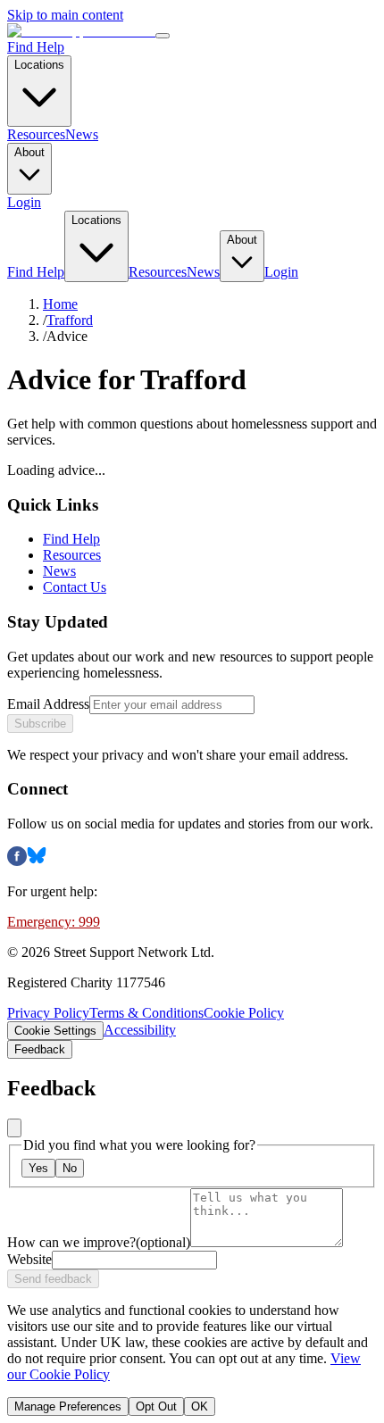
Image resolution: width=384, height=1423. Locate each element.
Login (24, 202)
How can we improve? (98, 1242)
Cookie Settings (55, 1030)
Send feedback (53, 1279)
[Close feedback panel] (14, 1128)
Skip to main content (65, 14)
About (29, 152)
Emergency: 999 (53, 921)
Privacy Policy (48, 1012)
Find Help (35, 46)
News (81, 134)
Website (29, 1259)
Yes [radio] (38, 1168)
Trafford (69, 320)
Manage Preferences (67, 1406)
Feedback (39, 1049)
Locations (39, 64)
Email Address (48, 704)
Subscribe (40, 723)
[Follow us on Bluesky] (36, 861)
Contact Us (74, 587)
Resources (36, 134)
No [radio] (70, 1168)
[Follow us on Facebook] (17, 861)
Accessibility (140, 1029)
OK (199, 1406)
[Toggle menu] (162, 35)
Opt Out (156, 1406)
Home (60, 304)
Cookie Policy (244, 1012)
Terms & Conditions (146, 1012)
